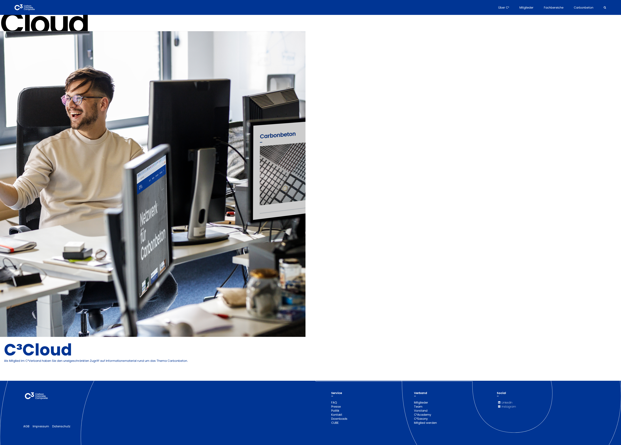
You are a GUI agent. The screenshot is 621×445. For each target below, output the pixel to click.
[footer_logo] (36, 394)
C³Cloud (149, 184)
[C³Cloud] (152, 184)
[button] (604, 7)
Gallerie (157, 184)
